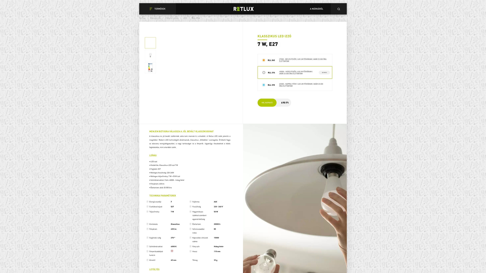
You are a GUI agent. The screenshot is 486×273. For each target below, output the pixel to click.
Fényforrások (171, 18)
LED (185, 18)
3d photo (324, 72)
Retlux (142, 18)
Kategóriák (155, 18)
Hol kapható (267, 102)
